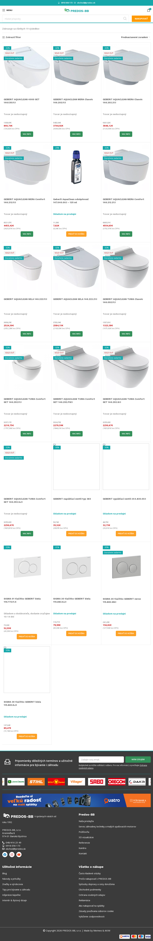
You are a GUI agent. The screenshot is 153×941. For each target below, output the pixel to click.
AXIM (107, 930)
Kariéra (82, 848)
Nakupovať (141, 18)
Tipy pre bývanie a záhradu (16, 889)
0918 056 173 (66, 2)
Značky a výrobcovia (12, 884)
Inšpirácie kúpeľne (11, 894)
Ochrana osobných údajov (92, 894)
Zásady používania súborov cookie (96, 911)
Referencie (84, 842)
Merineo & (98, 930)
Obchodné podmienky (90, 889)
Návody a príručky (11, 878)
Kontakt (83, 853)
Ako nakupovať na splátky (91, 905)
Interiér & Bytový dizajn (14, 900)
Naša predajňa (86, 821)
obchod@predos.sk (86, 2)
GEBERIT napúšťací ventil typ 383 (72, 499)
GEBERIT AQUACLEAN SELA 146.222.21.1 (75, 299)
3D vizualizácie (86, 837)
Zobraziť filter (13, 37)
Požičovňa (84, 831)
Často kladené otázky (90, 873)
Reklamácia (84, 900)
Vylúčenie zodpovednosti (91, 916)
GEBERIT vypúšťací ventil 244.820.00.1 (124, 499)
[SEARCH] (125, 19)
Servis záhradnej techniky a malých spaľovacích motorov (107, 826)
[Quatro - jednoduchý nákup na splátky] (76, 800)
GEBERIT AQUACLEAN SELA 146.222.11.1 (25, 299)
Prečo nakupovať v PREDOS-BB (95, 878)
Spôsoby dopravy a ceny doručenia (97, 884)
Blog (4, 873)
